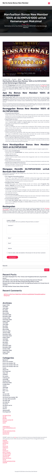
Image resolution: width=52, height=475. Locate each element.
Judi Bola (5, 374)
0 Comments (28, 79)
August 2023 (6, 352)
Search (5, 265)
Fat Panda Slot (7, 371)
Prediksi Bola (6, 384)
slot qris (5, 407)
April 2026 (5, 311)
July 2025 (5, 323)
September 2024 (7, 336)
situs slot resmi (6, 432)
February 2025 (6, 331)
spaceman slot (6, 433)
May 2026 (5, 310)
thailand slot (5, 447)
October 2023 (6, 348)
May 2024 (5, 342)
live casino (5, 376)
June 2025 (5, 324)
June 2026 (5, 308)
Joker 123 (5, 373)
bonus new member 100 (9, 363)
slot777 (5, 408)
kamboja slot (5, 450)
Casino (4, 368)
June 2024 (5, 340)
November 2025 (7, 316)
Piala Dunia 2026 (7, 382)
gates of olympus (6, 452)
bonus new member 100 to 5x (10, 366)
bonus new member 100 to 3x (10, 365)
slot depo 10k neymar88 (9, 399)
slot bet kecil (6, 395)
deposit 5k (5, 369)
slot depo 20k (6, 400)
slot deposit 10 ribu (7, 415)
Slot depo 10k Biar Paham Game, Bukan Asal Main (16, 286)
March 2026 (6, 313)
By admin (14, 79)
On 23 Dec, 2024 (6, 79)
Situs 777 (5, 389)
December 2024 (7, 334)
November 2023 (7, 347)
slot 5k (4, 422)
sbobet (4, 386)
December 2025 (7, 314)
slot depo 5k (6, 402)
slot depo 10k (44, 85)
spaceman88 (6, 410)
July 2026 (5, 306)
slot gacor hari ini (7, 405)
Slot (27, 24)
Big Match (5, 360)
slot (3, 429)
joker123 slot (5, 443)
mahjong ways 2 (6, 426)
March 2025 (6, 329)
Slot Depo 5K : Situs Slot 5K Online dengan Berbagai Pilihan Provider (21, 281)
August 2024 (6, 337)
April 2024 (5, 344)
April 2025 (5, 327)
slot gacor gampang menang (9, 430)
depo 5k (4, 417)
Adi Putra (6, 294)
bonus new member (8, 361)
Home (23, 24)
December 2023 (7, 345)
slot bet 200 (6, 394)
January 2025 (6, 332)
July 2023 (5, 353)
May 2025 (5, 326)
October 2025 (6, 318)
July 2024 (5, 339)
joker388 (5, 418)
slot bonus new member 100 (10, 397)
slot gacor (5, 403)
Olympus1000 (6, 381)
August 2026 (6, 305)
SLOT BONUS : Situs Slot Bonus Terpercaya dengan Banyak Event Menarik (22, 280)
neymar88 (5, 379)
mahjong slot (6, 377)
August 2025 (6, 321)
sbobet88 (5, 387)
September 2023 (7, 350)
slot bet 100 (5, 446)
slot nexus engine (6, 455)
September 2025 (7, 319)
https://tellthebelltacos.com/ (9, 427)
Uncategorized (7, 412)
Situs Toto (5, 390)
